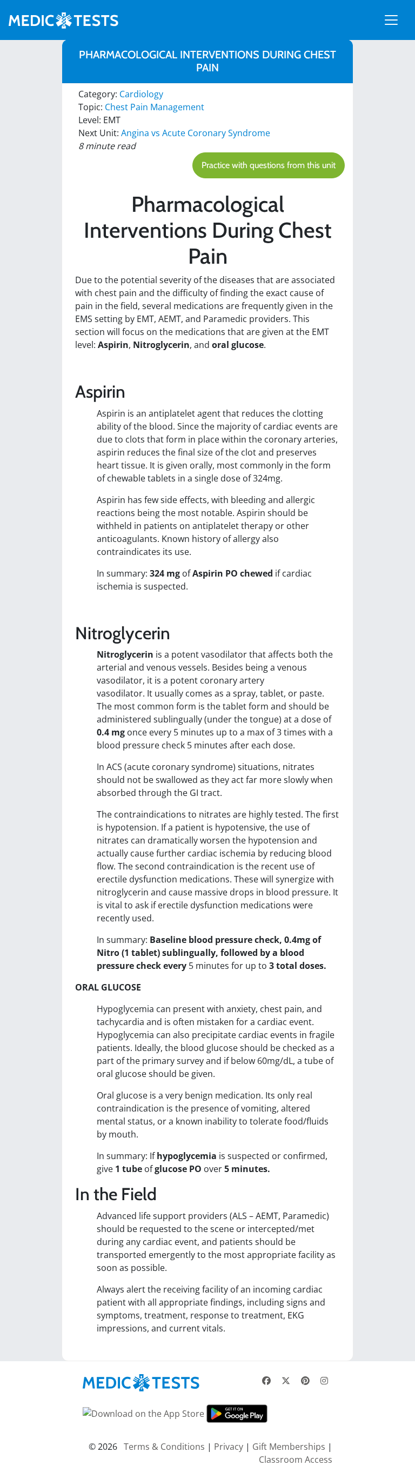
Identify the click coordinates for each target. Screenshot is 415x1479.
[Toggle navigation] (391, 20)
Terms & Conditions (164, 1447)
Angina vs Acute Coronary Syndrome (195, 133)
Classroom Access (295, 1459)
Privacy (228, 1447)
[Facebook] (266, 1381)
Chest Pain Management (154, 107)
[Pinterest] (305, 1381)
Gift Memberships (288, 1447)
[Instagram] (324, 1381)
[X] (286, 1381)
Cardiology (141, 94)
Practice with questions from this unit (269, 165)
